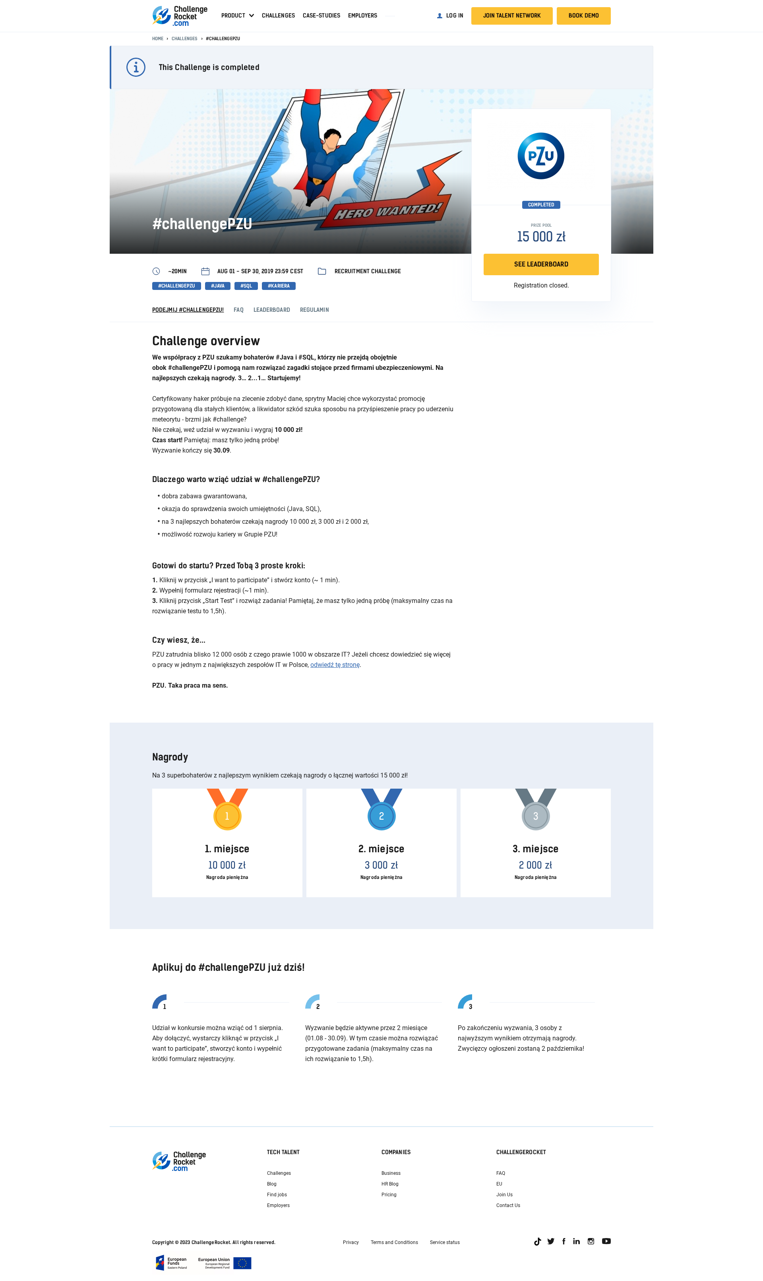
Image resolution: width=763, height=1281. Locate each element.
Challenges (278, 15)
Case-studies (321, 15)
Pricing (389, 1194)
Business (391, 1173)
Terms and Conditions (394, 1242)
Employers (362, 15)
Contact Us (508, 1205)
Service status (445, 1242)
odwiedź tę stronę (335, 665)
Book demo (584, 15)
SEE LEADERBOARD (541, 264)
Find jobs (277, 1194)
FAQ (500, 1173)
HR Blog (390, 1184)
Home (157, 38)
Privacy (351, 1242)
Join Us (504, 1194)
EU (499, 1184)
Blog (272, 1184)
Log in (454, 15)
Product (233, 15)
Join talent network (512, 15)
